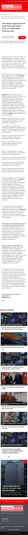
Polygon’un (11, 113)
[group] (14, 443)
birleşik (21, 179)
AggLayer (4, 94)
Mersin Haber (10, 533)
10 (25, 495)
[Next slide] (25, 457)
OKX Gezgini (20, 75)
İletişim (4, 521)
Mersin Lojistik (18, 533)
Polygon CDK (22, 209)
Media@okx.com (6, 297)
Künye (8, 521)
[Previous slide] (2, 457)
